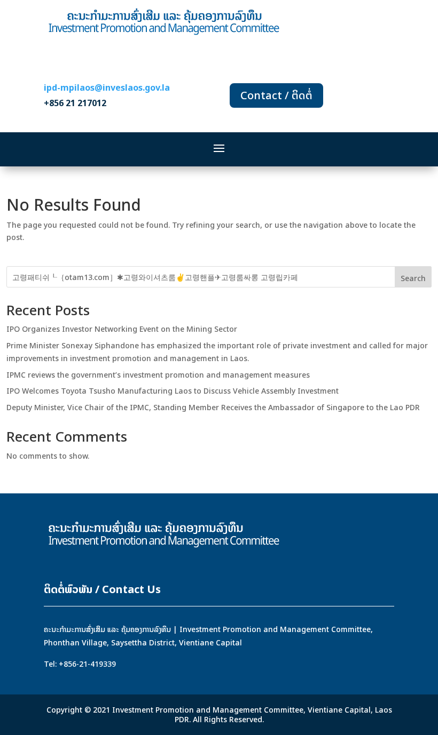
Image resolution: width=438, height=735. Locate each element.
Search (413, 278)
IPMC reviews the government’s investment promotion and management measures (158, 375)
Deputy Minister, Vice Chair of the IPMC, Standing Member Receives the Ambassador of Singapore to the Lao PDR (213, 407)
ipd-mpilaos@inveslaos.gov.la (107, 87)
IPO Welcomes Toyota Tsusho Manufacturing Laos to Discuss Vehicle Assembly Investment (172, 391)
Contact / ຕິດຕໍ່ (276, 95)
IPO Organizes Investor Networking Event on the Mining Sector (121, 329)
